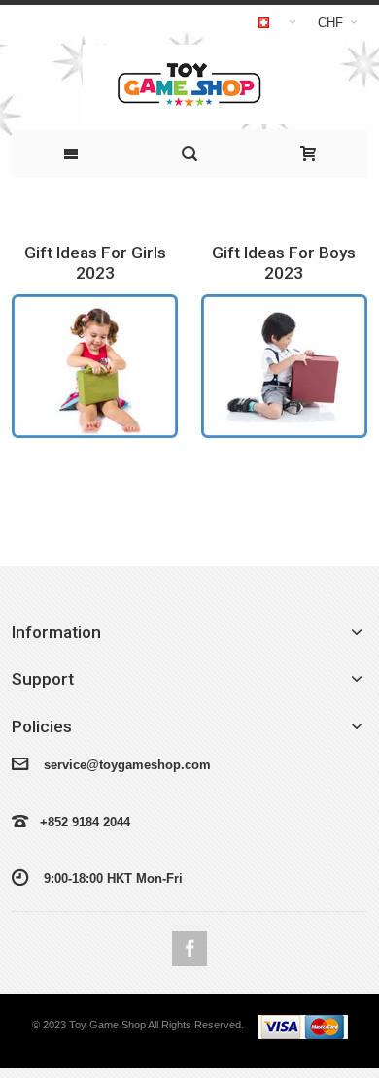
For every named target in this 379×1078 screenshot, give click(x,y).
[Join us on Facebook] (189, 949)
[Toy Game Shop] (189, 84)
